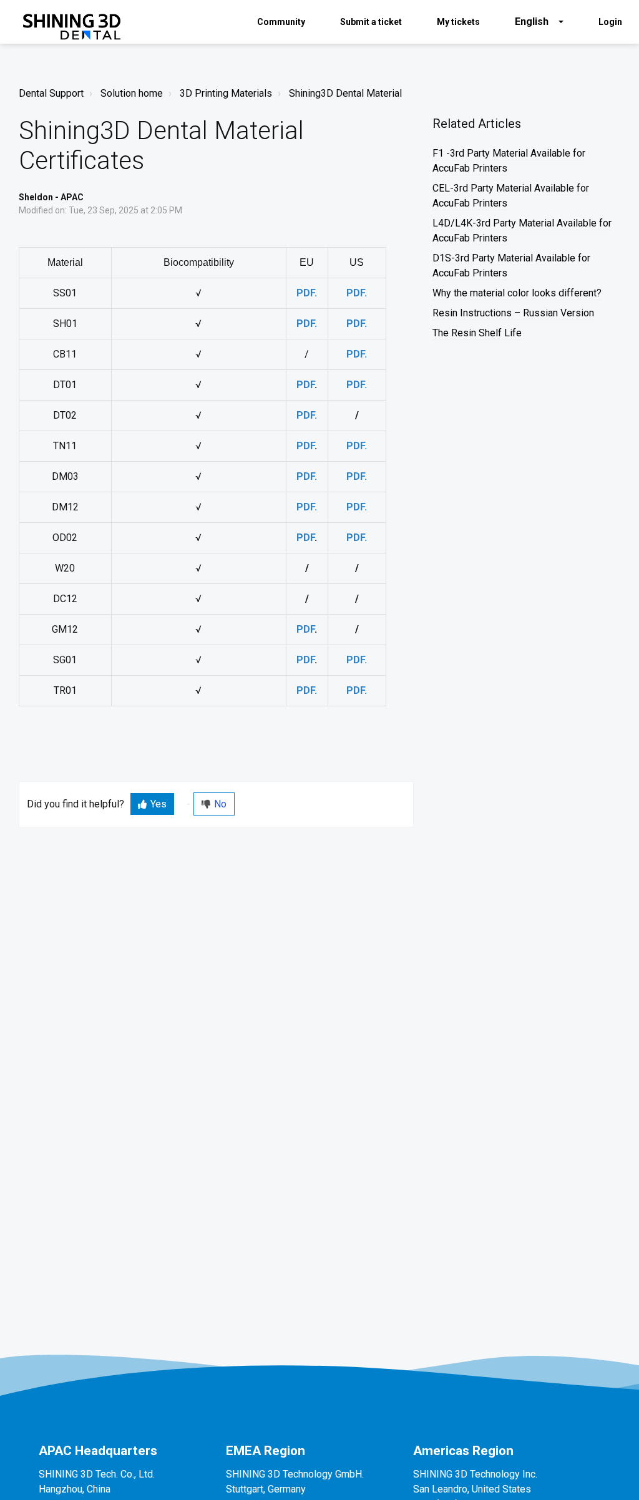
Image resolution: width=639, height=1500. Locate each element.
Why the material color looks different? (517, 293)
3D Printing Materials (226, 93)
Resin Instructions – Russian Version (513, 313)
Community (281, 22)
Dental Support (51, 93)
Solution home (131, 93)
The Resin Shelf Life (477, 333)
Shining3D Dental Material (345, 93)
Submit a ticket (371, 22)
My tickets (458, 22)
